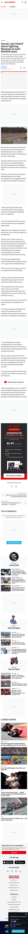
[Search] (22, 2)
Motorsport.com (14, 885)
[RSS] (20, 871)
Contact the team (14, 907)
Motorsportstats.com (14, 887)
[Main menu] (1, 2)
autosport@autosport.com (14, 902)
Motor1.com (14, 880)
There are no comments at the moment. (14, 516)
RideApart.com (14, 890)
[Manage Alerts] (16, 486)
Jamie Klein (4, 66)
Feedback (14, 897)
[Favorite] (20, 67)
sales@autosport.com (14, 909)
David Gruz (4, 67)
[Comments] (24, 67)
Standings (12, 6)
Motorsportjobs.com (14, 882)
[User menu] (25, 2)
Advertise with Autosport (14, 904)
